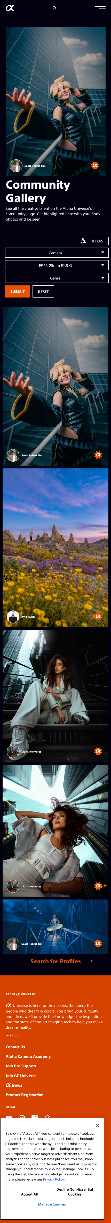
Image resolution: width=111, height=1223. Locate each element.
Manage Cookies (52, 1204)
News (16, 1084)
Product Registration (24, 1094)
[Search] (54, 8)
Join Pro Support (21, 1065)
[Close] (97, 1125)
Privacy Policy (53, 1179)
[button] (100, 8)
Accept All (29, 1194)
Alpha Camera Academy (28, 1056)
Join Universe (21, 1075)
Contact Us (15, 1046)
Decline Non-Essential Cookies (75, 1191)
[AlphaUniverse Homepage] (10, 8)
